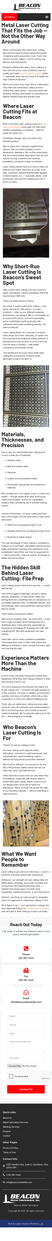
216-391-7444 (26, 958)
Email (26, 998)
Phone (26, 954)
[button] (46, 17)
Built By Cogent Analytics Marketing (24, 1223)
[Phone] (26, 948)
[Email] (26, 992)
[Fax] (26, 970)
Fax (26, 976)
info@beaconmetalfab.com (26, 1001)
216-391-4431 (26, 980)
